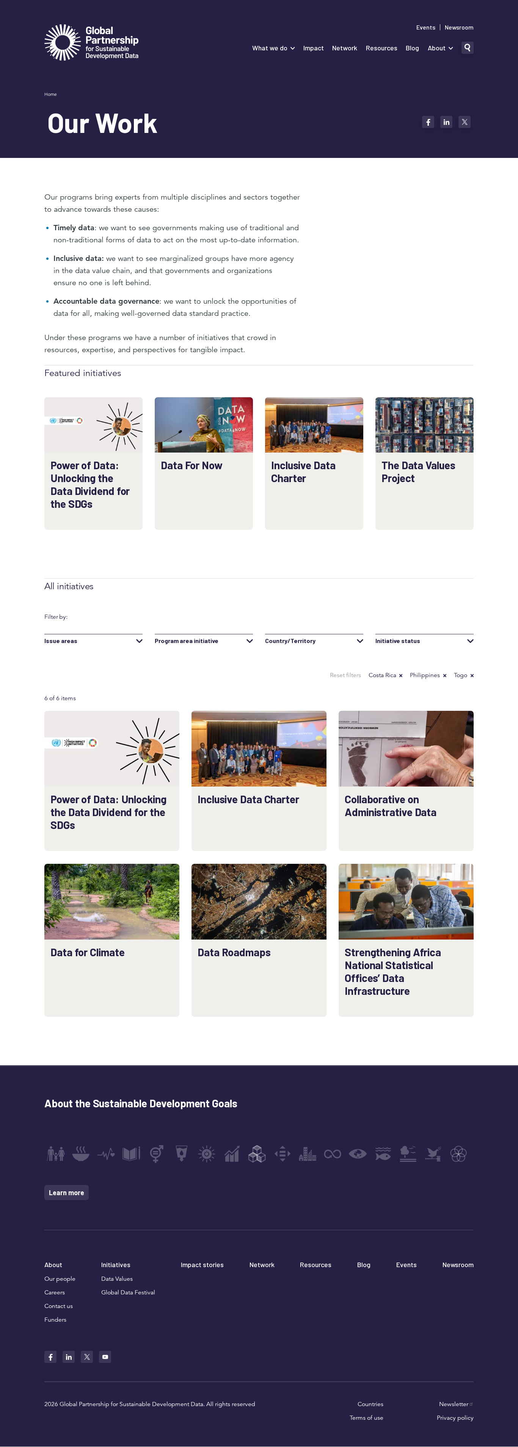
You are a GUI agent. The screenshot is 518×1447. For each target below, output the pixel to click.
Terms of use (366, 1418)
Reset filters (345, 675)
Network (344, 48)
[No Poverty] (55, 1154)
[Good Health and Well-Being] (106, 1154)
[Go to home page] (91, 43)
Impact (313, 48)
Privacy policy (455, 1418)
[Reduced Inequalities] (282, 1154)
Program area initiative (186, 640)
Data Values (117, 1279)
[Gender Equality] (156, 1154)
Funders (55, 1320)
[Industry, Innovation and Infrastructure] (257, 1154)
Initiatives (115, 1264)
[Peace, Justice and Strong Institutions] (433, 1154)
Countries (370, 1404)
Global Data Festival (128, 1292)
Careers (54, 1292)
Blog (412, 48)
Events (425, 27)
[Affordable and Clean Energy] (206, 1154)
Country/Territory (290, 640)
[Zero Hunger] (80, 1154)
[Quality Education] (131, 1154)
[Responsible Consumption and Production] (332, 1154)
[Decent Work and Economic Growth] (232, 1154)
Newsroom (459, 27)
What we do (269, 48)
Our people (59, 1279)
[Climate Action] (358, 1154)
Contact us (58, 1306)
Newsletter (453, 1404)
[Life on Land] (408, 1154)
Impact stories (202, 1264)
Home (50, 94)
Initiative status (397, 640)
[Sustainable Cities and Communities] (307, 1154)
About (437, 48)
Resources (381, 48)
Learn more (66, 1192)
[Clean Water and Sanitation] (181, 1154)
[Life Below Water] (383, 1154)
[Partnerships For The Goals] (458, 1154)
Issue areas (60, 640)
